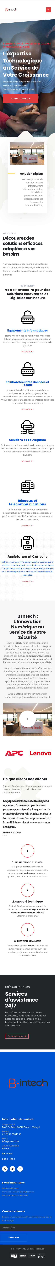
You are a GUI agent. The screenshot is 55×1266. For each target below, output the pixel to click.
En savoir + (27, 525)
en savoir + (27, 351)
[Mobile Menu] (48, 9)
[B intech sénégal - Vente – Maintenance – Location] (11, 9)
